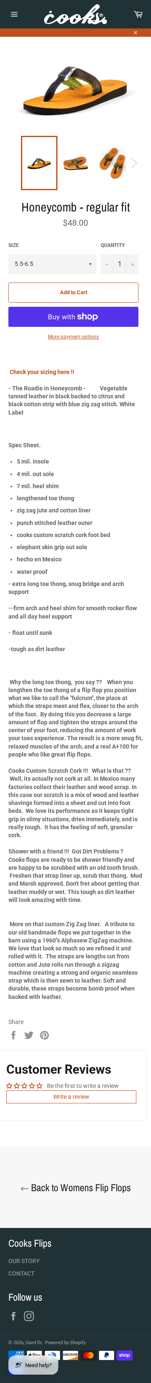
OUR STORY (23, 1261)
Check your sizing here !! (42, 372)
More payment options (73, 337)
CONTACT (21, 1273)
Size (13, 245)
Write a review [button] (71, 1096)
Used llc (34, 1342)
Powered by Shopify (65, 1342)
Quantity (113, 245)
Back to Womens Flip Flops (80, 1187)
